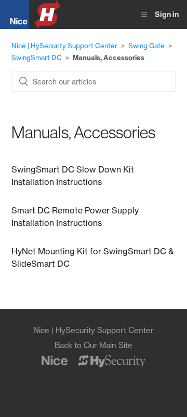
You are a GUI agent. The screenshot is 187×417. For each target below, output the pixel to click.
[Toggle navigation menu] (144, 15)
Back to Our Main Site (93, 345)
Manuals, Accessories (108, 57)
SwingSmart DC (36, 57)
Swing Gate (146, 45)
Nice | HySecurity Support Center (64, 45)
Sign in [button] (167, 14)
